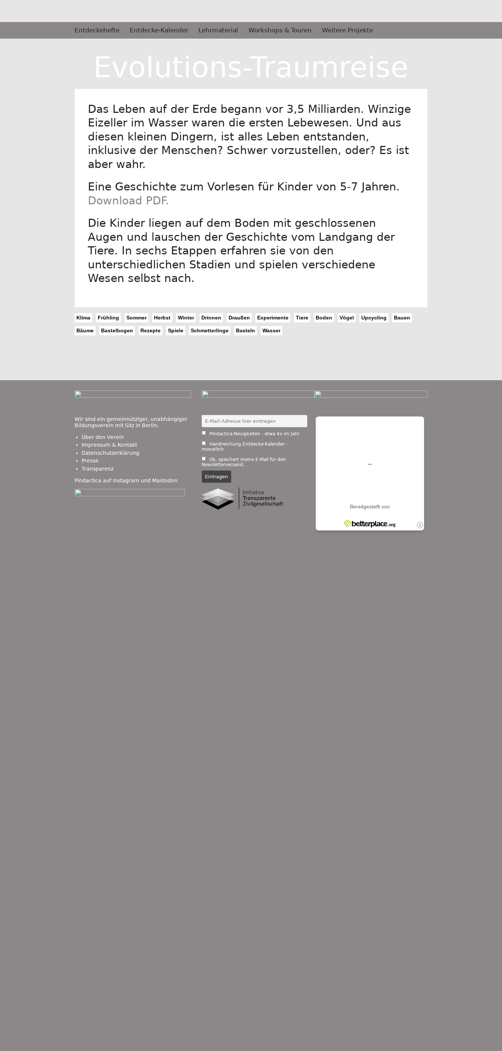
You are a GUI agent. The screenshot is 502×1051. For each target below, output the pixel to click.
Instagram (126, 480)
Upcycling (374, 318)
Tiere (302, 318)
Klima (83, 318)
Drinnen (211, 318)
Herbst (162, 318)
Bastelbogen (117, 330)
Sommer (136, 318)
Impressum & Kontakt (109, 445)
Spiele (175, 330)
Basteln (245, 330)
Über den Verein (103, 437)
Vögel (347, 318)
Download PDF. (128, 200)
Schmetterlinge (210, 330)
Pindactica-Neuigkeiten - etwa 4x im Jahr (254, 433)
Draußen (239, 318)
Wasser (271, 330)
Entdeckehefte (97, 30)
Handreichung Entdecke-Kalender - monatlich (245, 447)
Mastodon (165, 480)
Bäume (85, 330)
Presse (90, 461)
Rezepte (150, 330)
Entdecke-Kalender (159, 30)
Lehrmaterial (218, 30)
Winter (186, 318)
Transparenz (98, 469)
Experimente (272, 318)
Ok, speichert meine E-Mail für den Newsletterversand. (244, 462)
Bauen (402, 318)
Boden (324, 318)
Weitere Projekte (347, 30)
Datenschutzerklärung (110, 453)
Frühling (108, 318)
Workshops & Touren (280, 30)
